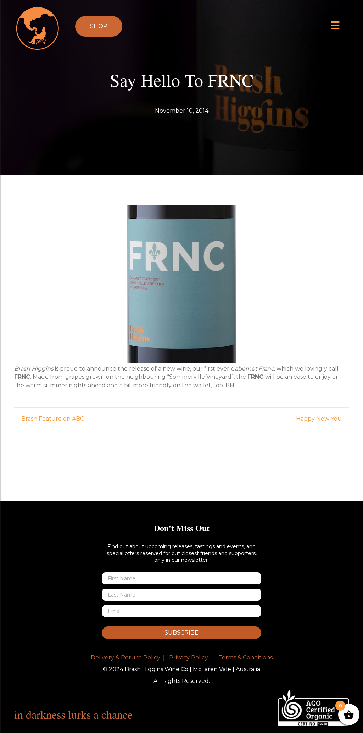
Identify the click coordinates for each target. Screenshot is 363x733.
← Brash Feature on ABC (49, 418)
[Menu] (335, 25)
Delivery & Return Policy (125, 657)
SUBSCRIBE (181, 632)
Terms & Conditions (245, 657)
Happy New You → (322, 418)
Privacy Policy (188, 657)
